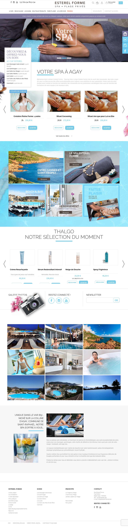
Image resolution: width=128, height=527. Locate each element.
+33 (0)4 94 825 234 (27, 2)
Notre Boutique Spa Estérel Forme (17, 514)
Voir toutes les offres (63, 136)
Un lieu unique (12, 498)
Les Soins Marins (17, 73)
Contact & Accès (111, 11)
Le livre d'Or (61, 11)
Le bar (10, 512)
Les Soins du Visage (18, 71)
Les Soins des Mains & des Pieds (46, 508)
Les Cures (15, 76)
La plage (10, 510)
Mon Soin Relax (72, 269)
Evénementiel (12, 508)
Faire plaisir (51, 11)
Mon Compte (69, 506)
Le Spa (11, 11)
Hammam (14, 83)
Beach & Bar (19, 11)
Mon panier (69, 508)
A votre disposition (13, 502)
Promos (70, 11)
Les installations (12, 500)
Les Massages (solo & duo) (44, 498)
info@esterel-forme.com (105, 505)
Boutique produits (39, 11)
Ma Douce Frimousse (47, 269)
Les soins (27, 11)
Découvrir (21, 128)
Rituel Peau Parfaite (18, 269)
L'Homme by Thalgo (71, 500)
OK (116, 306)
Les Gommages (16, 68)
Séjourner (97, 11)
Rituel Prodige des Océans (27, 116)
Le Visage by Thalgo (71, 498)
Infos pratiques (12, 504)
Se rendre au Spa (13, 506)
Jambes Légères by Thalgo (73, 502)
